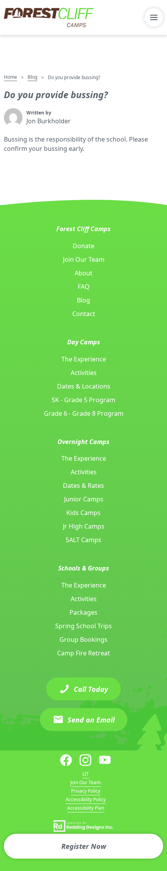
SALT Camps (83, 540)
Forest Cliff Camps (83, 229)
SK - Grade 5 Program (83, 400)
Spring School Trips (83, 626)
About (83, 273)
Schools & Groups (83, 568)
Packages (83, 612)
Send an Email (91, 719)
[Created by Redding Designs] (84, 826)
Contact (83, 313)
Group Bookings (83, 639)
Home (10, 77)
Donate (83, 246)
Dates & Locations (83, 386)
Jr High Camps (83, 526)
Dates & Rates (83, 485)
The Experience (83, 359)
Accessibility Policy (86, 799)
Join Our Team (83, 259)
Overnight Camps (83, 442)
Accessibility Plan (85, 808)
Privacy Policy (85, 791)
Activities (84, 372)
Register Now (83, 846)
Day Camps (83, 342)
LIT (85, 774)
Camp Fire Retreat (83, 653)
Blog (32, 77)
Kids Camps (83, 512)
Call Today (91, 689)
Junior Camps (83, 499)
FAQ (84, 286)
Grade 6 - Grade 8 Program (84, 413)
